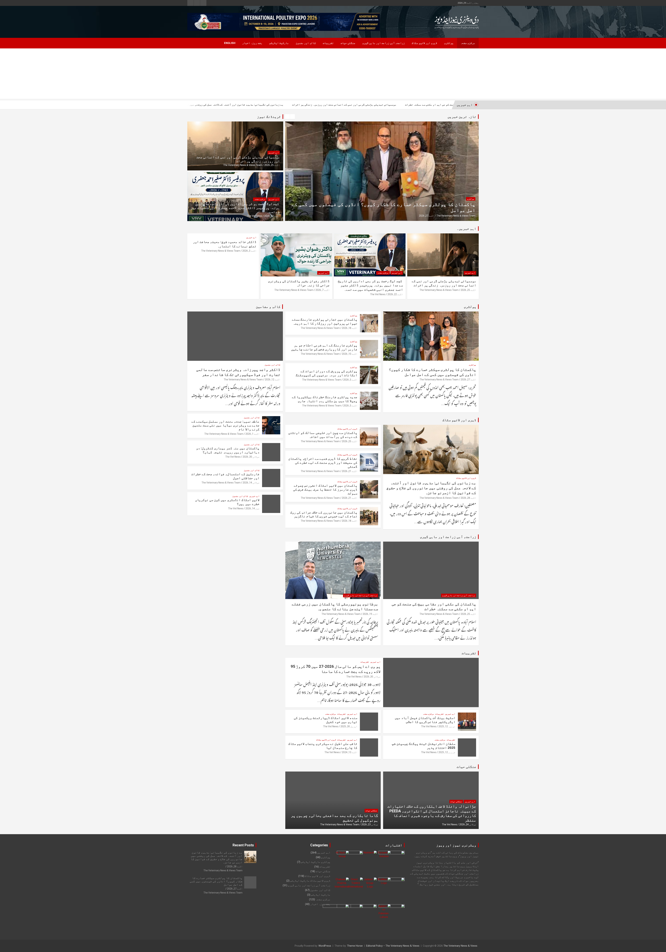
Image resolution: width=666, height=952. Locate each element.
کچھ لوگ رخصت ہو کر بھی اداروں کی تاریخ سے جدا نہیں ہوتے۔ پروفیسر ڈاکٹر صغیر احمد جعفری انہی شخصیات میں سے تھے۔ (235, 208)
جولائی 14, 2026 (251, 482)
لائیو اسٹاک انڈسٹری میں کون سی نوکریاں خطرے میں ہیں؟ (227, 502)
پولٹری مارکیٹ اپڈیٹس (315, 861)
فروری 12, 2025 (446, 752)
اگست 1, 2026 (252, 433)
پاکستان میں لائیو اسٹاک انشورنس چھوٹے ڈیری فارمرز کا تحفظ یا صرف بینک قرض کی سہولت (325, 489)
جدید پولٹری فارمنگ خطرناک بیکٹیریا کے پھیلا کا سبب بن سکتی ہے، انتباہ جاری (324, 399)
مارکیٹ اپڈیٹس (279, 43)
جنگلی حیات (348, 43)
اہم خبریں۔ (466, 228)
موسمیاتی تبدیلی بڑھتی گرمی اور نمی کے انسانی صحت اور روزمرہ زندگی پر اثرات (419, 104)
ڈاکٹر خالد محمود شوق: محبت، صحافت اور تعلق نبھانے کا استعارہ (224, 244)
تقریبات (328, 43)
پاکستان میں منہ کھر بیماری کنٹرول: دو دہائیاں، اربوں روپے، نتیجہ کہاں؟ (227, 450)
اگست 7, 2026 (322, 290)
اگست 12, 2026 (272, 379)
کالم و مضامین (268, 307)
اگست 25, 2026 (426, 215)
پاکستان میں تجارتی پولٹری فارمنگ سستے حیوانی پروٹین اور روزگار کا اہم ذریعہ (324, 321)
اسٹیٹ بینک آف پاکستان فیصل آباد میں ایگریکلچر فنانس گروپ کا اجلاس (425, 720)
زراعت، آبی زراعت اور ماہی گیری (383, 43)
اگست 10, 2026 (349, 353)
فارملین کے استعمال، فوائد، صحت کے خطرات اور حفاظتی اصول (225, 476)
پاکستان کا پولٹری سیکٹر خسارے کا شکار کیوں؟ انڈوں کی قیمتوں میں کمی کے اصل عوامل (216, 881)
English (229, 43)
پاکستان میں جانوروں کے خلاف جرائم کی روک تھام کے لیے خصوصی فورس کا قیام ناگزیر (323, 514)
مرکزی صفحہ (467, 43)
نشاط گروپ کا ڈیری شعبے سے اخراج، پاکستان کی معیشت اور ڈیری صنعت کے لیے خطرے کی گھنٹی (322, 463)
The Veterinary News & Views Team (455, 215)
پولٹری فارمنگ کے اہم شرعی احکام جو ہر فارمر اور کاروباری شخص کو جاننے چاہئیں (324, 347)
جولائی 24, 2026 (467, 824)
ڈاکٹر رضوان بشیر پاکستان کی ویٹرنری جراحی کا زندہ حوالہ (299, 283)
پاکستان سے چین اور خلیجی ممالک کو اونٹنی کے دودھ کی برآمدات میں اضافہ (384, 210)
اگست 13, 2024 (349, 752)
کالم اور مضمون (306, 43)
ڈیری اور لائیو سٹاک (424, 43)
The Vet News (254, 215)
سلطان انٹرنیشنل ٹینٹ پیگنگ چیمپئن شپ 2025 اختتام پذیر (423, 746)
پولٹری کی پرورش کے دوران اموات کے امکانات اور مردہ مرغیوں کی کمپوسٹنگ (326, 373)
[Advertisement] (333, 74)
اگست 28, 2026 (468, 497)
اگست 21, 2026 (349, 471)
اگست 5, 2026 (350, 379)
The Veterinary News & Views (460, 945)
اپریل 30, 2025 (348, 726)
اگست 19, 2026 (370, 614)
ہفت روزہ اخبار (252, 43)
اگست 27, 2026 (468, 379)
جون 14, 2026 (252, 508)
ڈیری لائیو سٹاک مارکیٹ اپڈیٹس (310, 880)
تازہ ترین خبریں (461, 117)
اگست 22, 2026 (272, 215)
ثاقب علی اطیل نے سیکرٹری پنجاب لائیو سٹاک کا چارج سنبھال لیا (322, 746)
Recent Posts (243, 845)
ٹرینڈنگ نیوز (269, 117)
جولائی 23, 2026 (369, 824)
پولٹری (449, 43)
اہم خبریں (273, 152)
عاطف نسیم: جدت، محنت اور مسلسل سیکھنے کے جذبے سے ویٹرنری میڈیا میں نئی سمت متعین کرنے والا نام (225, 425)
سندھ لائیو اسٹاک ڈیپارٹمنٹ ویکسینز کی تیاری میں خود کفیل (325, 720)
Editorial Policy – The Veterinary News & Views (392, 945)
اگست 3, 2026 (249, 250)
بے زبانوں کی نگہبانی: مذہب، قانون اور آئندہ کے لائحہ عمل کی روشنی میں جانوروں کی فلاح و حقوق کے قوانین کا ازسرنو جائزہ (278, 104)
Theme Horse (355, 945)
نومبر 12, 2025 (446, 726)
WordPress (324, 945)
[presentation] (287, 116)
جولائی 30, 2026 (372, 676)
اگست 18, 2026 (349, 328)
